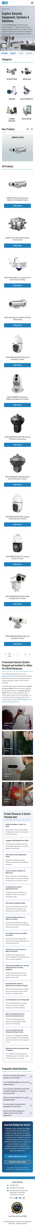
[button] (28, 129)
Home (4, 9)
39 (25, 653)
